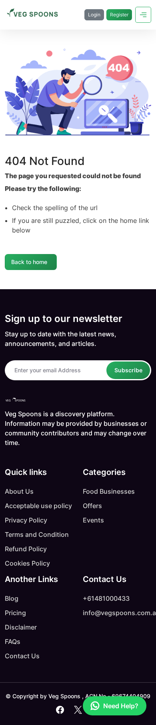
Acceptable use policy (38, 506)
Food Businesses (109, 491)
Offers (92, 506)
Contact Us (22, 656)
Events (93, 520)
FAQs (12, 642)
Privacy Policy (26, 520)
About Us (19, 491)
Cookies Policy (27, 563)
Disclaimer (21, 627)
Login (94, 15)
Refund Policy (26, 549)
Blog (11, 598)
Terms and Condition (37, 534)
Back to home (29, 261)
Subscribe (128, 370)
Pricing (15, 613)
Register (119, 15)
